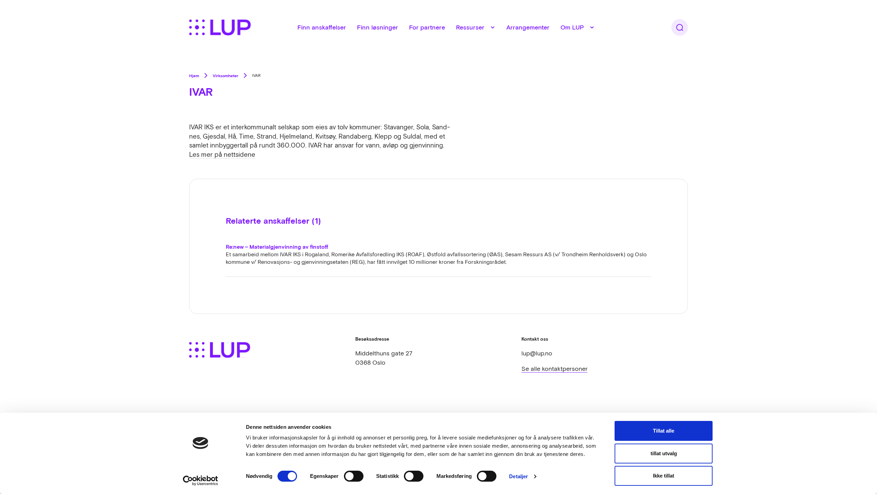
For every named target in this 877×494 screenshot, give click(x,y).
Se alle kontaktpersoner (554, 368)
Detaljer (518, 476)
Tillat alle (663, 431)
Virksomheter (225, 75)
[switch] (353, 476)
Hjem (194, 75)
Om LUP (572, 27)
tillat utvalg (664, 453)
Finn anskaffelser (321, 27)
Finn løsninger (377, 27)
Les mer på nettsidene (222, 154)
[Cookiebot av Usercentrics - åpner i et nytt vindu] (201, 480)
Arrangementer (527, 27)
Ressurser (470, 27)
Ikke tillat (663, 476)
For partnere (427, 27)
